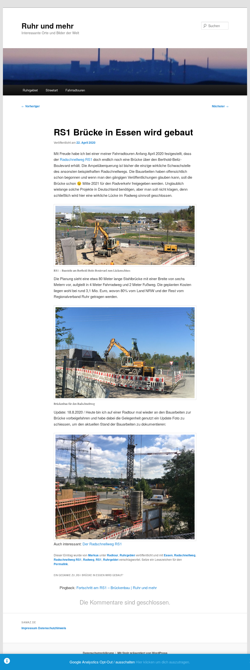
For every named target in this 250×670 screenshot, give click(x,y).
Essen (168, 555)
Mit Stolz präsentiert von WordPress (142, 653)
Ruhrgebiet (30, 90)
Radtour (112, 555)
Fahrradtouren (75, 90)
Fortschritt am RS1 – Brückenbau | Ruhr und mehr (116, 587)
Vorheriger (30, 106)
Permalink (61, 564)
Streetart (52, 90)
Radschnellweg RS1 (76, 159)
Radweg (88, 559)
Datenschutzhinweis (52, 628)
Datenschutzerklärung (98, 653)
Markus (93, 555)
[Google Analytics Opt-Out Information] (7, 662)
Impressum (29, 628)
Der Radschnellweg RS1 (102, 543)
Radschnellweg (184, 555)
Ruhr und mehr (47, 25)
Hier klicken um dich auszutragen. (163, 661)
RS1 (99, 559)
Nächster (220, 106)
